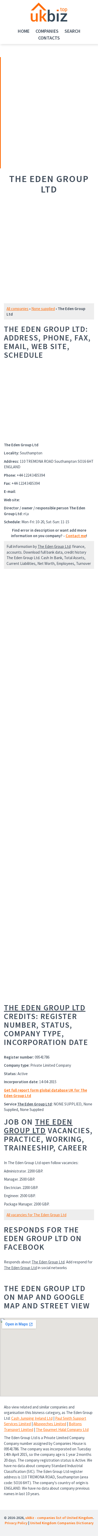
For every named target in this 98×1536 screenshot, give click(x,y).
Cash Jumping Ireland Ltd (32, 1418)
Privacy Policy (16, 1523)
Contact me (76, 535)
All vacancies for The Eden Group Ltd (36, 1214)
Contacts (49, 38)
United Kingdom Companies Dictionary (62, 1523)
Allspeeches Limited (49, 1423)
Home (24, 31)
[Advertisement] (37, 112)
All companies (17, 308)
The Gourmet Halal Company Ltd (62, 1429)
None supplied (43, 308)
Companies (47, 31)
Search (72, 31)
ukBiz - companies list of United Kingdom (59, 1517)
